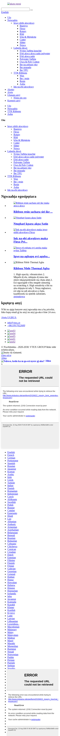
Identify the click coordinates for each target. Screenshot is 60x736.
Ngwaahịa (12, 20)
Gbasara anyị (13, 95)
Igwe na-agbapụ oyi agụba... (32, 256)
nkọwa (21, 296)
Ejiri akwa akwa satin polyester (35, 53)
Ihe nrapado (25, 67)
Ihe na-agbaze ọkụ (29, 64)
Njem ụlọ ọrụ (20, 98)
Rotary (23, 31)
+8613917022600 (16, 325)
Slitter (22, 42)
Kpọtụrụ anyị (13, 100)
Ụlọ (9, 17)
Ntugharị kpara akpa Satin (31, 223)
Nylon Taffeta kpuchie (31, 50)
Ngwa (23, 45)
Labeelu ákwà (20, 48)
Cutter (23, 39)
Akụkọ (10, 89)
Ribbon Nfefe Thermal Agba (32, 268)
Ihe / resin (24, 78)
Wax (22, 75)
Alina (4, 358)
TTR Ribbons (20, 73)
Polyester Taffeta (28, 59)
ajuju (16, 296)
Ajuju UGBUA (8, 317)
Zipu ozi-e (6, 355)
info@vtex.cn (13, 322)
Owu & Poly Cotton (29, 61)
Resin (22, 81)
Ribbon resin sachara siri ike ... (33, 211)
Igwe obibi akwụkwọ (24, 23)
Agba (22, 84)
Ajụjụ (10, 92)
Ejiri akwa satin (27, 56)
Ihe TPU (24, 70)
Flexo (22, 28)
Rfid (22, 34)
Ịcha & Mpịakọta (28, 37)
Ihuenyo (24, 25)
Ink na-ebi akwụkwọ (24, 86)
